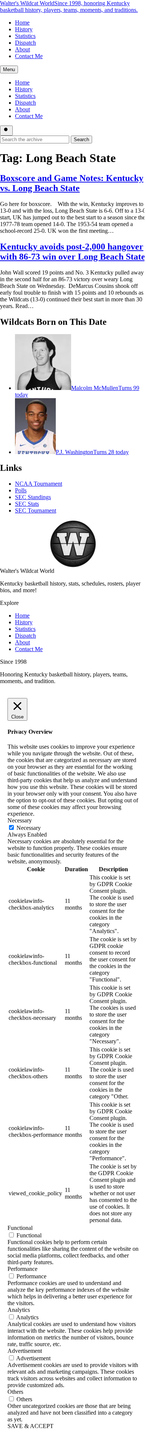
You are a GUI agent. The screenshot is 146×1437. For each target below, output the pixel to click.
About (22, 49)
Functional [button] (20, 1228)
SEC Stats (27, 504)
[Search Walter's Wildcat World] (6, 131)
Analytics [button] (18, 1310)
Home (22, 22)
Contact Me (29, 56)
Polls (21, 490)
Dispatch (25, 42)
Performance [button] (22, 1269)
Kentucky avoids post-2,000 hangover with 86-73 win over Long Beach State (72, 251)
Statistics (25, 36)
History (24, 29)
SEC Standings (33, 497)
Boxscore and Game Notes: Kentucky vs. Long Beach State (71, 183)
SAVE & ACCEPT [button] (30, 1426)
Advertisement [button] (24, 1351)
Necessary (28, 828)
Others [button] (15, 1392)
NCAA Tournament (38, 483)
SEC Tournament (35, 510)
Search (81, 139)
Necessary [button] (19, 820)
